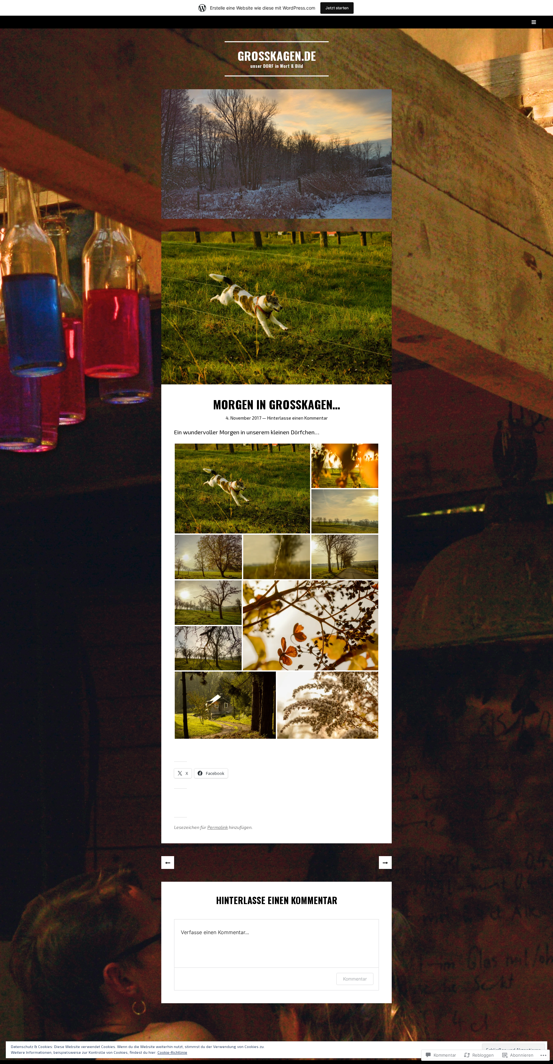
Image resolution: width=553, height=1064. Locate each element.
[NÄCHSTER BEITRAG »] (385, 862)
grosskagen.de (276, 55)
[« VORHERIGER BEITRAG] (167, 862)
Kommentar (355, 978)
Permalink (217, 827)
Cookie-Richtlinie (172, 1052)
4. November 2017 (243, 418)
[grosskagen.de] (276, 154)
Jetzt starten (337, 7)
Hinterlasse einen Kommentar (297, 418)
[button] (242, 488)
